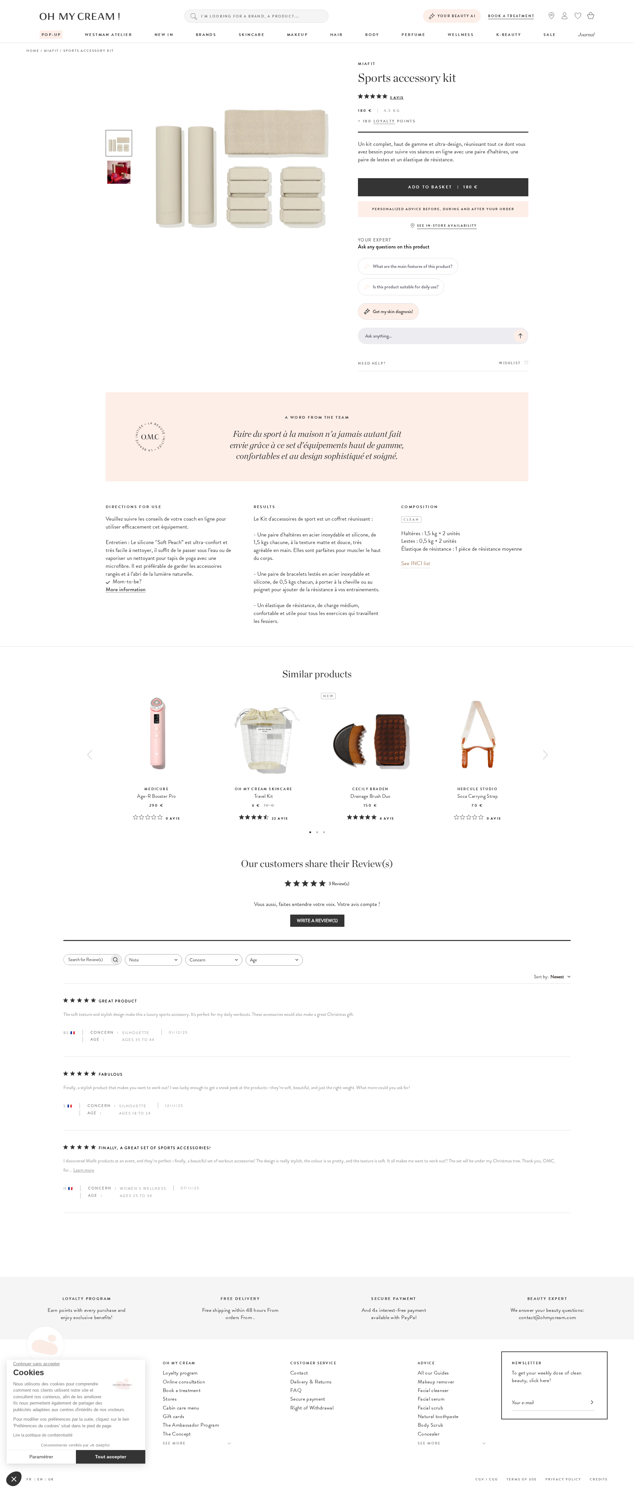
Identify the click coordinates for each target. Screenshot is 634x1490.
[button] (14, 1479)
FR (29, 1479)
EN (40, 1479)
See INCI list (415, 563)
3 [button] (324, 832)
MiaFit (366, 64)
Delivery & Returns (311, 1381)
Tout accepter (110, 1456)
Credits (599, 1479)
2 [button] (317, 832)
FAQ (295, 1390)
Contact (299, 1373)
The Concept (177, 1434)
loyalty (384, 121)
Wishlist (510, 363)
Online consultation (184, 1381)
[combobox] (153, 960)
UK (51, 1479)
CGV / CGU (487, 1479)
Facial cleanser (433, 1390)
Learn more (83, 1170)
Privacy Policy (563, 1479)
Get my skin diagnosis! (393, 311)
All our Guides (433, 1373)
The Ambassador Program (191, 1425)
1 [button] (310, 832)
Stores (170, 1399)
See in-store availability (447, 225)
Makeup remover (436, 1381)
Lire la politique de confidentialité (43, 1435)
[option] (119, 143)
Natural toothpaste (438, 1416)
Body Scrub (430, 1425)
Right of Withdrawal (312, 1407)
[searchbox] (86, 960)
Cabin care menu (181, 1407)
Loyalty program (180, 1373)
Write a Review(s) (317, 921)
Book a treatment (511, 16)
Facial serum (431, 1399)
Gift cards (173, 1416)
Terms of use (522, 1479)
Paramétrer (41, 1456)
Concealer (429, 1434)
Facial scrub (430, 1407)
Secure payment (307, 1399)
